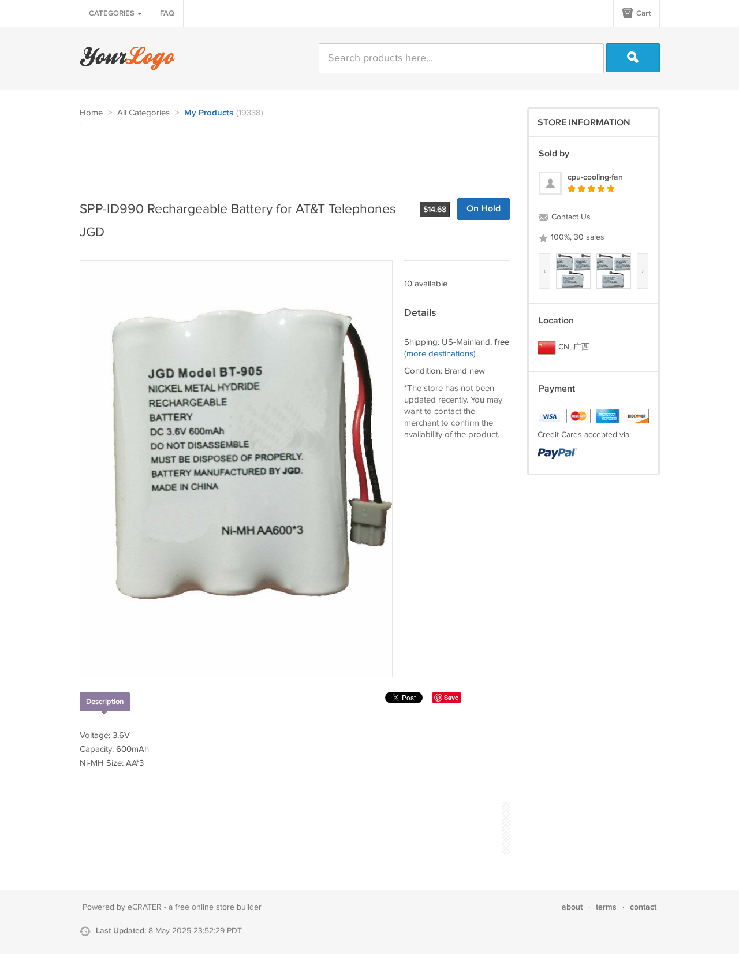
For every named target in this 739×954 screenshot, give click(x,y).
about (572, 907)
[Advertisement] (290, 157)
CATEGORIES (112, 13)
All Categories (143, 113)
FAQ (167, 13)
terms (606, 907)
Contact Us (570, 217)
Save (451, 697)
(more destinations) (440, 354)
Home (91, 113)
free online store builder (218, 907)
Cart (643, 13)
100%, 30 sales (576, 237)
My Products (208, 113)
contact (643, 907)
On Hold (483, 208)
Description (105, 701)
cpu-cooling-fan (595, 177)
